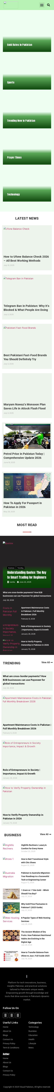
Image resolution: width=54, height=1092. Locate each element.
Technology (13, 194)
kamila (12, 582)
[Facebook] (5, 1015)
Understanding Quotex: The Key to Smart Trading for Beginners (26, 575)
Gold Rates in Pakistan (19, 45)
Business (11, 568)
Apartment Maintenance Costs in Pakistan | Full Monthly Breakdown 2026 (35, 611)
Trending (20, 568)
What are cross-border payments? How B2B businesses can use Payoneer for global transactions (24, 680)
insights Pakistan (15, 986)
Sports (10, 82)
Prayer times (14, 157)
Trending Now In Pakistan (21, 121)
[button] (42, 5)
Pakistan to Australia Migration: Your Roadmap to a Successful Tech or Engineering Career (35, 876)
